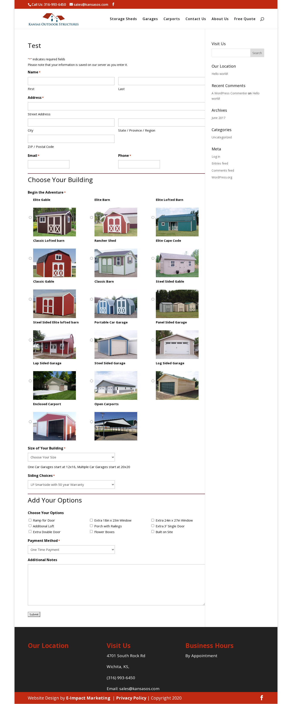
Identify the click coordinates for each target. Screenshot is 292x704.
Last (121, 89)
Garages (150, 19)
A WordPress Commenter (229, 93)
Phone (124, 155)
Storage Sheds (123, 19)
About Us (220, 19)
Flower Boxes (104, 532)
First (31, 89)
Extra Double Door (46, 532)
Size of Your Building (46, 448)
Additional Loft (43, 526)
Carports (172, 19)
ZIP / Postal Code (41, 146)
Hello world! (220, 74)
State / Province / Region (136, 130)
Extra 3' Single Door (170, 526)
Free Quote (245, 19)
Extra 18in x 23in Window (112, 520)
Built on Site (164, 532)
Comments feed (223, 170)
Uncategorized (222, 137)
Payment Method (44, 540)
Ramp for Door (44, 520)
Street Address (39, 114)
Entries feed (220, 163)
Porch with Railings (108, 526)
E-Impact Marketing (88, 698)
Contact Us (196, 19)
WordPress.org (222, 177)
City (30, 130)
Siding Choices (41, 475)
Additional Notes (42, 559)
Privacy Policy (131, 698)
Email (33, 155)
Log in (216, 156)
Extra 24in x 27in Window (174, 520)
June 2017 (218, 118)
